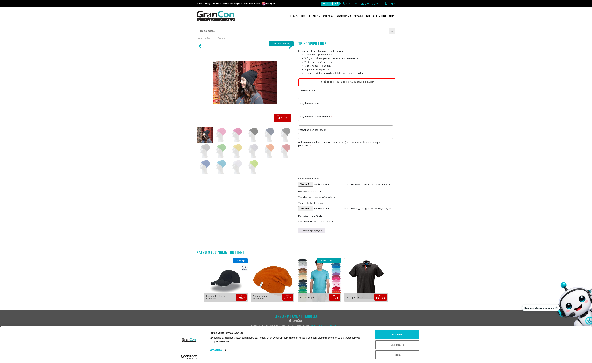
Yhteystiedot (379, 16)
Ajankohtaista (344, 16)
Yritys (316, 16)
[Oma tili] (385, 3)
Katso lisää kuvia (226, 282)
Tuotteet (305, 16)
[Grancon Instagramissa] (264, 3)
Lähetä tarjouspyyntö (311, 230)
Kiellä (397, 354)
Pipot (214, 38)
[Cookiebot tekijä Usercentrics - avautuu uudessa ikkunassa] (188, 357)
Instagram (270, 3)
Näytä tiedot (215, 350)
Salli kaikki (397, 334)
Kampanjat (328, 16)
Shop (391, 16)
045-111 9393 (352, 3)
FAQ (368, 16)
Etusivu (294, 16)
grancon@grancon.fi (373, 3)
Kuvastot (358, 16)
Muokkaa (395, 344)
